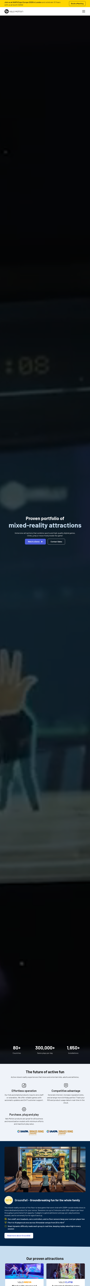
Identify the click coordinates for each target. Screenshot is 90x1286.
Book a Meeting (77, 3)
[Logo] (13, 11)
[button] (83, 11)
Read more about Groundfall (18, 1235)
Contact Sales (56, 541)
